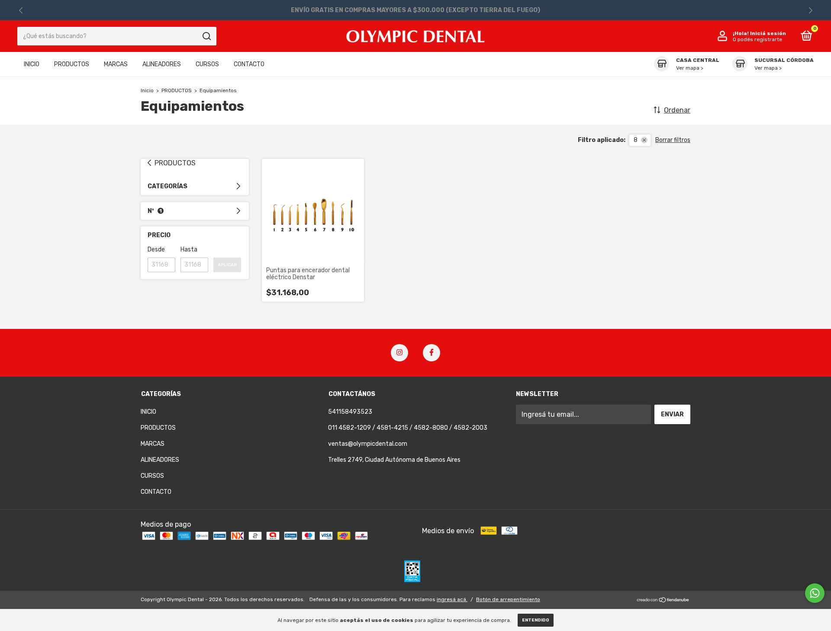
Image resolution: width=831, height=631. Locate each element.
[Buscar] (206, 36)
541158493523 (350, 411)
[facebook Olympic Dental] (431, 352)
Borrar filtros (672, 140)
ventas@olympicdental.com (367, 443)
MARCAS (116, 64)
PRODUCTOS (71, 64)
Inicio (147, 90)
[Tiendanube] (663, 600)
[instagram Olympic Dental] (399, 352)
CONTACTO (249, 64)
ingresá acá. (452, 599)
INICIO (31, 64)
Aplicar (227, 264)
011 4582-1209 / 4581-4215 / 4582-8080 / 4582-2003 (407, 427)
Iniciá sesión (768, 33)
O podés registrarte (757, 39)
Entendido (535, 620)
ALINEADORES (161, 64)
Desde (156, 249)
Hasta (188, 249)
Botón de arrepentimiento (508, 599)
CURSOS (207, 64)
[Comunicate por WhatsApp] (815, 593)
